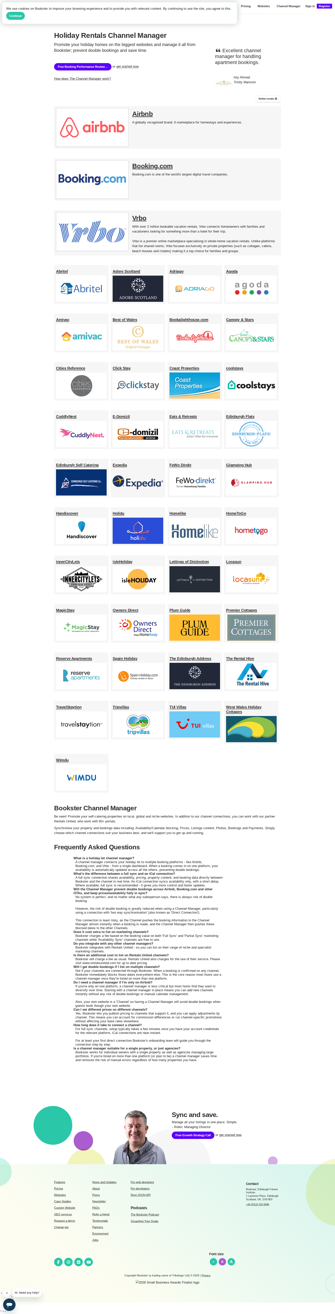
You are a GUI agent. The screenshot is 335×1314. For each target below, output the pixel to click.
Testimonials (100, 1220)
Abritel (62, 271)
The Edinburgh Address (190, 658)
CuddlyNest (66, 416)
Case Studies (62, 1201)
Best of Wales (125, 320)
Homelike (177, 513)
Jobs (95, 1240)
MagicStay (65, 610)
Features (59, 1182)
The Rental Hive (240, 658)
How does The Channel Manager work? (82, 79)
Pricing (58, 1188)
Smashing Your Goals (144, 1221)
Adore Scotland (126, 271)
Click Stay (121, 368)
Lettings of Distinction (189, 562)
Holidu (118, 513)
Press (96, 1195)
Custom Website (64, 1207)
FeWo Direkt (180, 465)
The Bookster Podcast (145, 1214)
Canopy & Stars (240, 320)
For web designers (142, 1182)
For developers (140, 1188)
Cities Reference (70, 368)
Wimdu (62, 760)
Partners (97, 1227)
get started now (127, 67)
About (96, 1188)
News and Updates (104, 1182)
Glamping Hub (239, 465)
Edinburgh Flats (240, 416)
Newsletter (99, 1201)
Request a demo (64, 1220)
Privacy (206, 1275)
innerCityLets (68, 562)
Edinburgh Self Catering (77, 465)
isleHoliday (122, 562)
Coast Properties (184, 368)
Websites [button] (263, 6)
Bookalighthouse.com (188, 320)
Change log (61, 1227)
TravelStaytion (68, 707)
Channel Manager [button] (288, 6)
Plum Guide (179, 610)
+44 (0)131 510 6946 (257, 1204)
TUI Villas (177, 707)
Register (324, 6)
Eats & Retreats (183, 416)
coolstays (234, 368)
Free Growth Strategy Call (193, 1135)
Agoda (231, 271)
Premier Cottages (241, 610)
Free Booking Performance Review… (83, 66)
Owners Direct (125, 610)
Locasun (233, 562)
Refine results (267, 98)
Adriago (176, 271)
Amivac (62, 320)
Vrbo (139, 218)
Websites (60, 1195)
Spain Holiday (125, 658)
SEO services (63, 1214)
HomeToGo (236, 513)
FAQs (96, 1207)
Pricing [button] (246, 6)
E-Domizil (121, 416)
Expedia (120, 465)
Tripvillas (121, 707)
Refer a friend (100, 1214)
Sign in (310, 6)
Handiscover (67, 513)
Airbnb (142, 113)
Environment (100, 1233)
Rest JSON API (141, 1195)
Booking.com (152, 166)
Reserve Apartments (74, 658)
